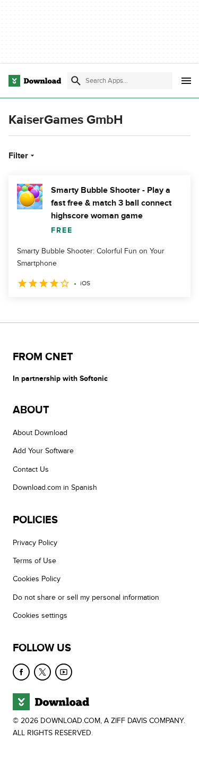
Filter (18, 155)
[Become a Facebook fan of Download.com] (21, 672)
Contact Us (31, 469)
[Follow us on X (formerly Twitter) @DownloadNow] (42, 672)
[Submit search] (75, 80)
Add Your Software (43, 451)
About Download (40, 432)
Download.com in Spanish (55, 487)
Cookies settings (40, 615)
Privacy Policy (35, 542)
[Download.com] (34, 81)
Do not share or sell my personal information (86, 597)
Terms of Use (34, 560)
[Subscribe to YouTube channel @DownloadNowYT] (63, 672)
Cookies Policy (36, 579)
